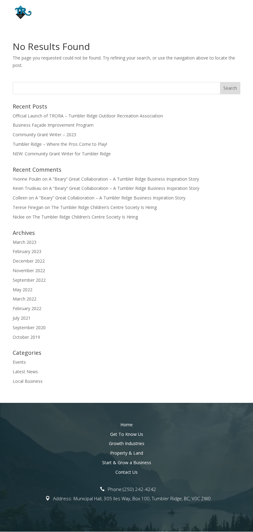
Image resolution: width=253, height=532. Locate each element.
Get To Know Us (126, 434)
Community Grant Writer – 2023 (44, 134)
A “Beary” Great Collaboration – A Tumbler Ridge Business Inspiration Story (124, 179)
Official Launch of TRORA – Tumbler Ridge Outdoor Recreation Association (88, 116)
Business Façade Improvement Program (53, 125)
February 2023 (27, 251)
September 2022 (29, 280)
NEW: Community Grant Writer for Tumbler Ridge (62, 154)
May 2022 (22, 290)
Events (19, 362)
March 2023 (24, 242)
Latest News (25, 371)
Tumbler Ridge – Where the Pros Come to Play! (60, 144)
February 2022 (27, 308)
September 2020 (29, 327)
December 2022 (29, 261)
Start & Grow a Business (126, 462)
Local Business (28, 381)
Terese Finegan (28, 207)
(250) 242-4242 (139, 489)
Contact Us (126, 472)
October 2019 (26, 337)
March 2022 (24, 299)
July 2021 (22, 318)
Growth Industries (126, 443)
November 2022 (29, 270)
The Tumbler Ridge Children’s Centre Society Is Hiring (104, 207)
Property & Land (126, 453)
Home (126, 425)
